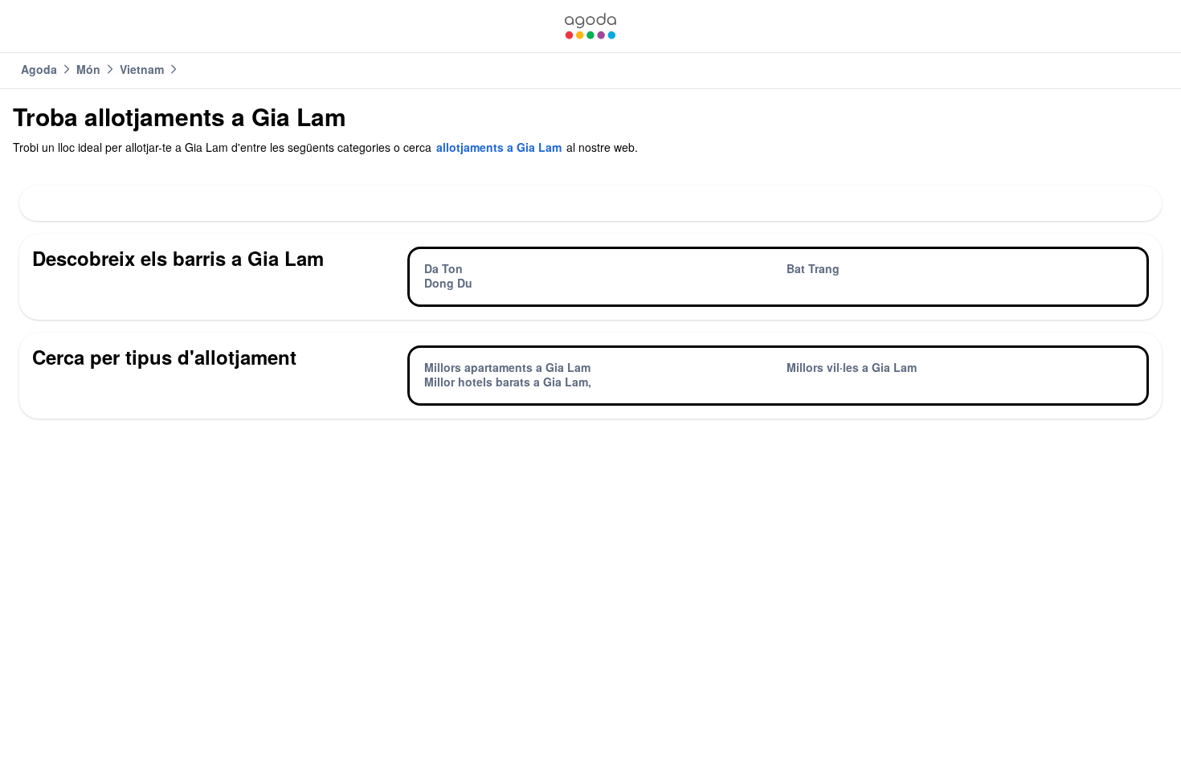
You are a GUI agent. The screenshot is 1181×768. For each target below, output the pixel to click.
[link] (590, 26)
